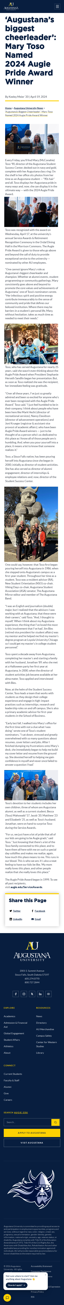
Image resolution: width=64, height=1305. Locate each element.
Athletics (8, 1046)
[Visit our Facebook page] (16, 994)
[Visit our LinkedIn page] (40, 994)
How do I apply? (15, 1285)
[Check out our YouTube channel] (48, 994)
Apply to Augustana (32, 1133)
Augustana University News (28, 108)
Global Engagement (14, 1033)
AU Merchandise (45, 1029)
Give (6, 1093)
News (39, 1016)
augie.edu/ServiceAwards (26, 887)
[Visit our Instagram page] (24, 994)
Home (8, 108)
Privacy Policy (37, 1292)
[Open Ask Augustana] (7, 1298)
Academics (9, 1016)
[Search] (55, 1122)
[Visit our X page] (32, 994)
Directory (41, 1022)
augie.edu (21, 1112)
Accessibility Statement (41, 1266)
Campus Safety (44, 1035)
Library (40, 1052)
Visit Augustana (32, 1143)
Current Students (13, 1074)
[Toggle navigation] (57, 6)
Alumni (7, 1087)
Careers (8, 1099)
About (7, 1052)
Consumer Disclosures (41, 1271)
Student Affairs (12, 1039)
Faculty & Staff (11, 1080)
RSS (32, 1297)
